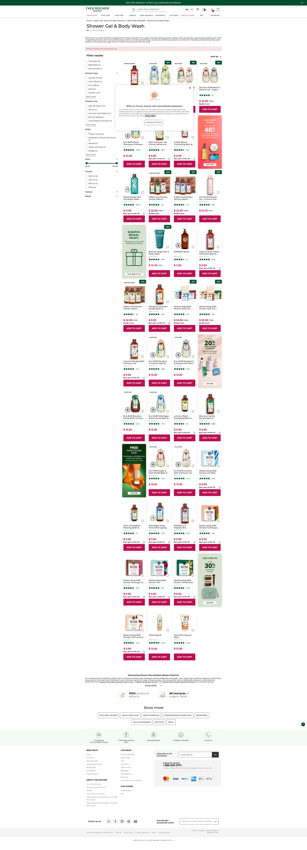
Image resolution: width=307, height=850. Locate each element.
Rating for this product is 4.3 (179, 259)
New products (126, 774)
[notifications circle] (213, 11)
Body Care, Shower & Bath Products (109, 21)
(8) (187, 424)
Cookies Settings (153, 122)
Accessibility (90, 771)
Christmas (125, 764)
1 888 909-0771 (172, 765)
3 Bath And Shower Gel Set (146, 682)
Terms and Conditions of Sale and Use (100, 832)
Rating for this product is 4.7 (128, 205)
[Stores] (198, 9)
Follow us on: (94, 821)
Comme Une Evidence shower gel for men (116, 682)
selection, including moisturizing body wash (201, 40)
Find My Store (126, 790)
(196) (163, 259)
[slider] (86, 163)
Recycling (124, 777)
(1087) (138, 150)
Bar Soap (159, 722)
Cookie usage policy (142, 832)
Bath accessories (142, 722)
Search (133, 9)
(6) (212, 95)
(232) (213, 478)
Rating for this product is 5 (204, 95)
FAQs (88, 754)
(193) (137, 588)
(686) (213, 424)
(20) (187, 150)
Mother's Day (126, 767)
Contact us (90, 758)
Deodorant (201, 715)
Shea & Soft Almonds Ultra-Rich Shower (179, 682)
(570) (163, 478)
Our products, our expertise (131, 780)
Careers (89, 790)
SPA (122, 794)
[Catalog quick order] (205, 9)
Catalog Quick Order (94, 764)
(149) (137, 643)
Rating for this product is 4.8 (128, 150)
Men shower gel (151, 715)
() (94, 61)
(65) (162, 588)
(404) (188, 478)
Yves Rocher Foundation (95, 794)
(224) (213, 205)
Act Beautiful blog (128, 754)
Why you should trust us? (96, 787)
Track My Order (92, 761)
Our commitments (93, 784)
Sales (123, 761)
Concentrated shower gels (178, 715)
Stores (154, 832)
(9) (137, 314)
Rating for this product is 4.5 (179, 205)
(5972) (138, 205)
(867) (163, 150)
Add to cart (209, 109)
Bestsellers (125, 771)
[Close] (190, 88)
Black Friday (125, 758)
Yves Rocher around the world (165, 821)
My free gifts (91, 767)
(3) (187, 259)
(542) (137, 424)
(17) (187, 205)
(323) (163, 314)
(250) (188, 369)
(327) (188, 533)
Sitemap (118, 832)
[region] (154, 108)
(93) (213, 314)
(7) (137, 533)
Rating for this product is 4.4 (179, 150)
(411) (137, 369)
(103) (188, 588)
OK (215, 755)
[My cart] (218, 9)
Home (89, 21)
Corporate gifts (92, 774)
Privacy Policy (128, 832)
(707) (163, 424)
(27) (162, 205)
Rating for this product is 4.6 (204, 314)
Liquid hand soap (130, 715)
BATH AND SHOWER (136, 21)
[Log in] (211, 9)
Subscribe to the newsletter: (164, 755)
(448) (163, 643)
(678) (213, 259)
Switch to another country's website (197, 821)
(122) (213, 533)
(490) (188, 643)
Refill (171, 722)
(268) (163, 369)
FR (192, 9)
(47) (187, 314)
